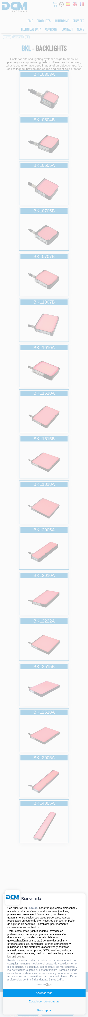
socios (33, 907)
